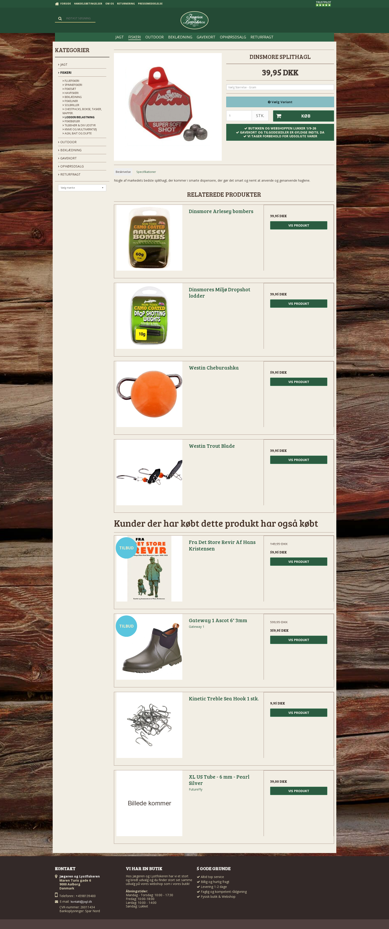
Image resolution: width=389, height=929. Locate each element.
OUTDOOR (68, 142)
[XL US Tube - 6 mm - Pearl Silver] (149, 805)
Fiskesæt (70, 89)
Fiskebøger (72, 121)
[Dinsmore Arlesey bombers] (149, 240)
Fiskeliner (71, 101)
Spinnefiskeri (73, 85)
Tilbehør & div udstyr (80, 125)
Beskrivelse (123, 172)
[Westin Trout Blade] (149, 474)
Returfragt (70, 174)
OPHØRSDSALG (71, 166)
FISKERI (65, 72)
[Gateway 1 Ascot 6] (149, 649)
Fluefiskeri (71, 81)
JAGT (63, 64)
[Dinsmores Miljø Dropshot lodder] (149, 318)
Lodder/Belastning (79, 117)
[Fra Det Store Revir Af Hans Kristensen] (149, 571)
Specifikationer (146, 172)
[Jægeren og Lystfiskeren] (194, 20)
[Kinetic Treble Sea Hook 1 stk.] (149, 727)
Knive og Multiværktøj (80, 129)
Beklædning (73, 97)
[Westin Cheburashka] (149, 396)
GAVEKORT (68, 158)
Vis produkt (298, 225)
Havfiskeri (71, 93)
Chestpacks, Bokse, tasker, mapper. (82, 111)
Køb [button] (305, 116)
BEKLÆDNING (70, 150)
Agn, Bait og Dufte (78, 133)
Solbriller (71, 105)
